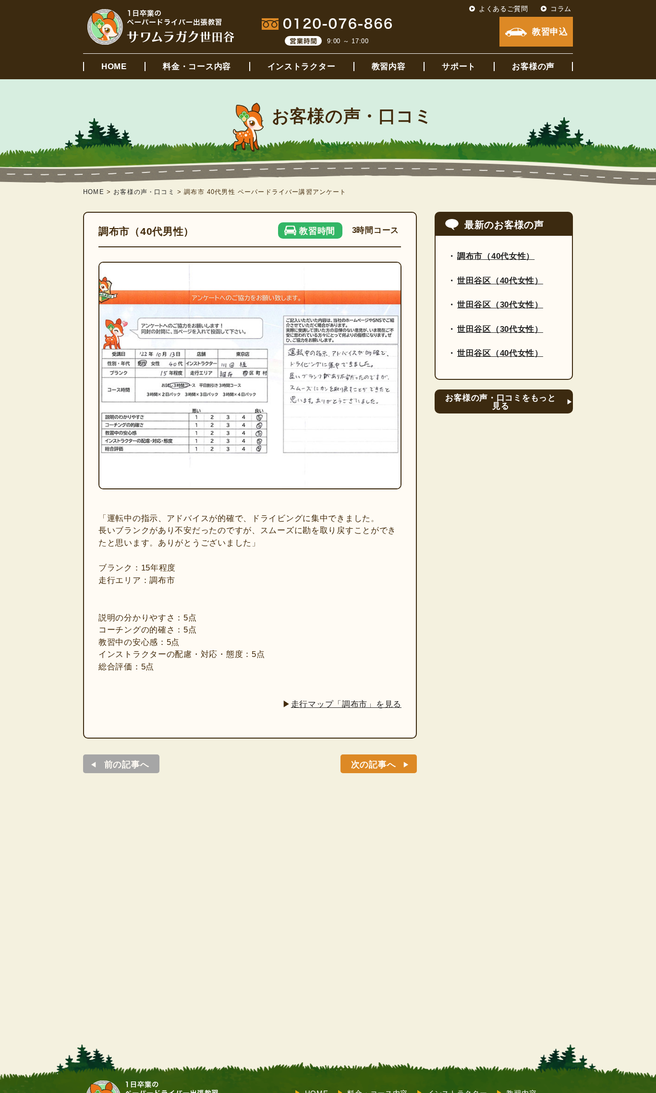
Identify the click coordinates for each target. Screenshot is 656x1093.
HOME (114, 66)
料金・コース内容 (197, 66)
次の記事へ (373, 764)
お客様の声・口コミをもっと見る (500, 402)
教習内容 (389, 66)
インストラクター (301, 66)
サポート (459, 66)
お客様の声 (533, 66)
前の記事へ (126, 764)
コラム (560, 8)
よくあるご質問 (503, 8)
